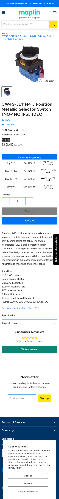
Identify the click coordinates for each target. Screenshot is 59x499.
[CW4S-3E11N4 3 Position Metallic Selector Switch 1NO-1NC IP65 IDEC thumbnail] (7, 92)
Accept (28, 475)
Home (5, 33)
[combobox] (25, 24)
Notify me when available (56, 249)
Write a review (29, 349)
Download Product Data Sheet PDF (20, 308)
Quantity (6, 194)
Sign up (44, 398)
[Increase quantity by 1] (29, 201)
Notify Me (29, 220)
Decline (28, 483)
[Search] (53, 24)
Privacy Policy (14, 468)
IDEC (7, 119)
